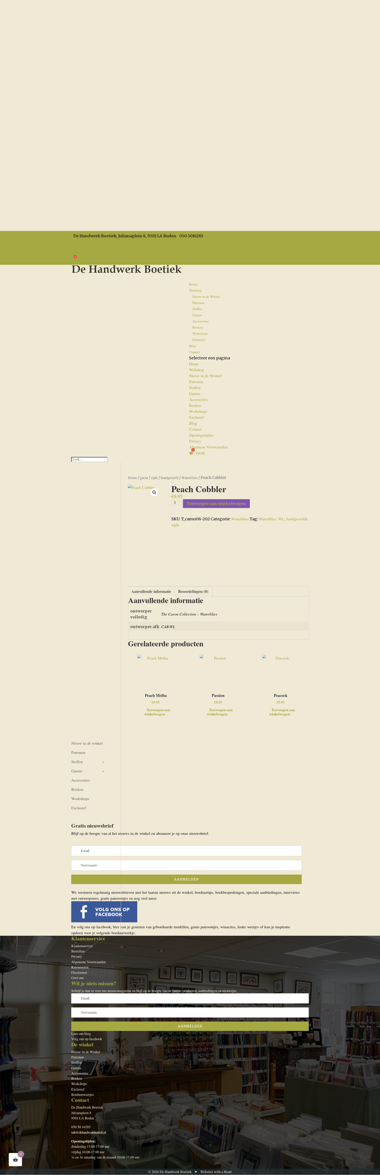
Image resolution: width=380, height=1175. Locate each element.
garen (144, 477)
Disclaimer (79, 972)
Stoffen (197, 309)
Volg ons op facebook (86, 1038)
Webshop (196, 369)
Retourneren (80, 967)
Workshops (200, 333)
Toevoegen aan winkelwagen (216, 503)
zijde (154, 477)
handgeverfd (169, 477)
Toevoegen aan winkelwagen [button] (157, 711)
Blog (193, 423)
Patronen (198, 302)
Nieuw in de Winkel (206, 296)
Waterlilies (189, 477)
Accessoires (200, 321)
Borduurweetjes (82, 1094)
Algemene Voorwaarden (90, 253)
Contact (194, 352)
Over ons (77, 977)
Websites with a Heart (216, 1171)
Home (193, 284)
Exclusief (198, 339)
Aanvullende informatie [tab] (151, 591)
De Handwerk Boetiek (176, 1171)
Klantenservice (82, 945)
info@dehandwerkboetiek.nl (88, 1132)
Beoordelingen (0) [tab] (193, 591)
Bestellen (78, 951)
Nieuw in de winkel (87, 743)
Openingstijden (83, 241)
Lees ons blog (81, 1033)
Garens (197, 315)
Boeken (197, 327)
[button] (154, 492)
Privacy (77, 247)
